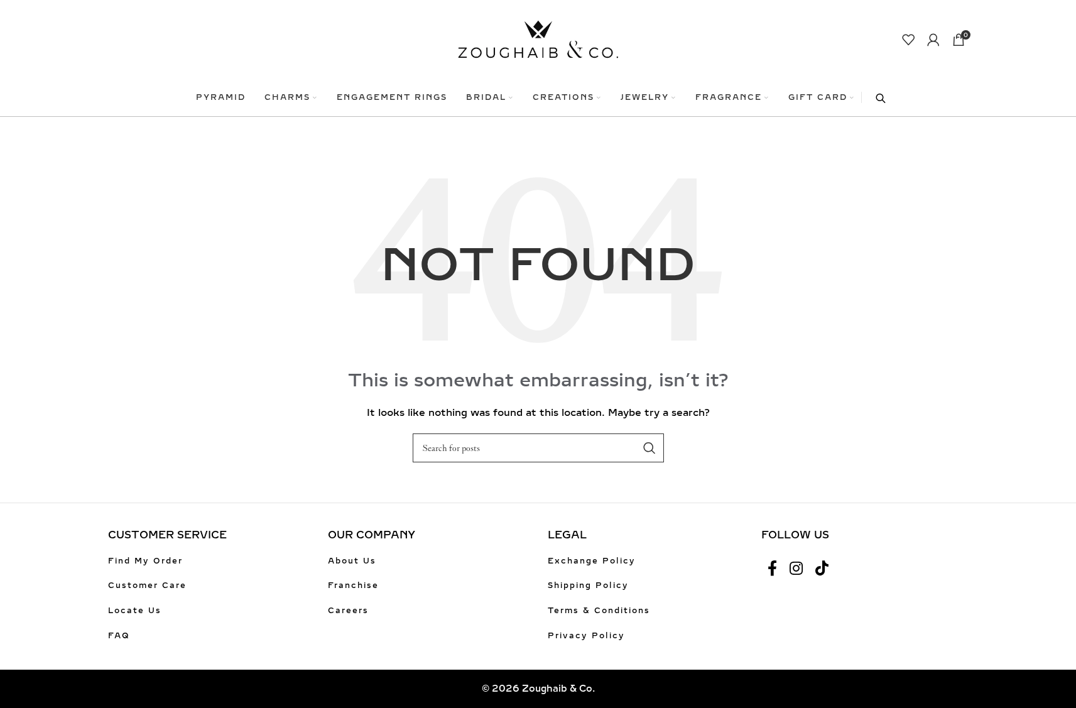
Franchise (353, 585)
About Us (352, 561)
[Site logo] (538, 38)
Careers (348, 610)
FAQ (119, 635)
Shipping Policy (588, 585)
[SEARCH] (649, 447)
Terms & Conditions (599, 610)
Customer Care (147, 585)
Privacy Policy (586, 635)
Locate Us (134, 610)
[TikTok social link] (822, 569)
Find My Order (145, 561)
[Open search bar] (874, 97)
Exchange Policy (592, 561)
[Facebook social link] (772, 569)
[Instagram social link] (796, 569)
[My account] (933, 39)
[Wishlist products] (908, 39)
